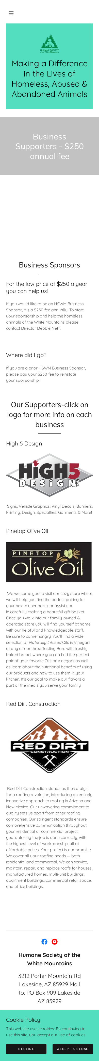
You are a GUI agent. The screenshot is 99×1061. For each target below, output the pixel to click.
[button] (11, 13)
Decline (26, 1049)
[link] (49, 44)
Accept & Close (72, 1049)
